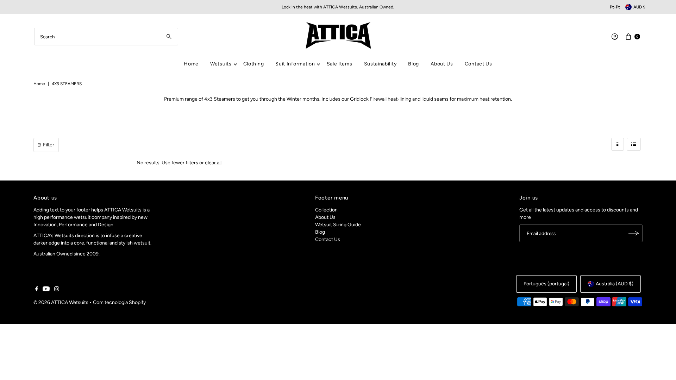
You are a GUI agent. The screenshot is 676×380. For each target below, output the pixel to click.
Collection (326, 210)
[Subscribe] (634, 233)
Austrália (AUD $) (614, 284)
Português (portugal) (546, 284)
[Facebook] (36, 290)
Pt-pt (615, 7)
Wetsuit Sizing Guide (338, 225)
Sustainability (380, 64)
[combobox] (106, 36)
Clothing (253, 64)
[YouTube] (46, 290)
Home (191, 64)
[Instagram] (56, 290)
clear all (213, 163)
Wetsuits (221, 64)
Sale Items (339, 64)
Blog (413, 64)
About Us (442, 64)
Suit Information (295, 64)
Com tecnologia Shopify (119, 302)
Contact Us (478, 64)
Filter (48, 145)
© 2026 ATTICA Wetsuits (60, 302)
